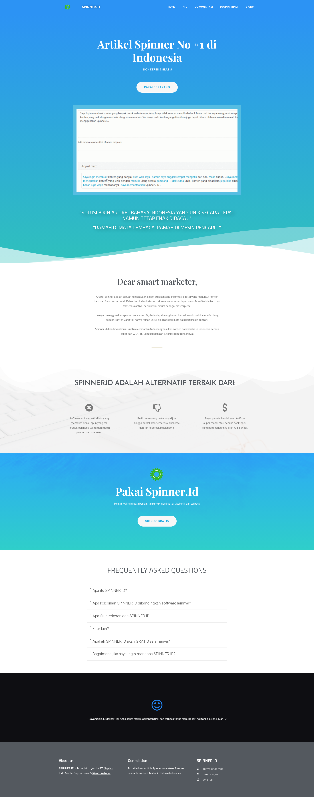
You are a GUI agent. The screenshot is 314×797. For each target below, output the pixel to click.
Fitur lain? (100, 628)
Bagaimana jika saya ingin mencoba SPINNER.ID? (133, 654)
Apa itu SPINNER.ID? (109, 590)
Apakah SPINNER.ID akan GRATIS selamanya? (131, 641)
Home (171, 7)
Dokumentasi (204, 7)
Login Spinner (229, 7)
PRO (185, 7)
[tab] (157, 590)
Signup (250, 7)
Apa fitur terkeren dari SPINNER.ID (120, 616)
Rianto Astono (101, 773)
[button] (157, 87)
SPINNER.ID (91, 7)
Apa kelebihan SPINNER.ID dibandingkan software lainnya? (141, 603)
